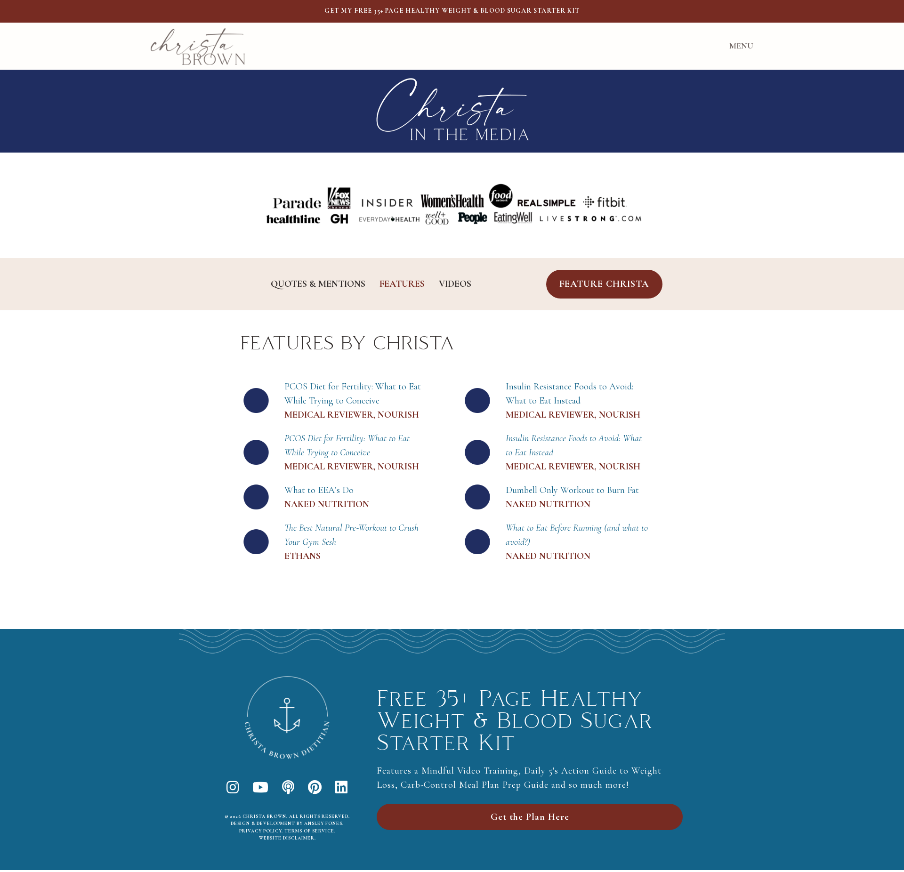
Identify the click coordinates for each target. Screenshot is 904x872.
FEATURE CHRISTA (604, 284)
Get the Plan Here (530, 817)
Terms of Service (309, 831)
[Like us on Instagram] (232, 788)
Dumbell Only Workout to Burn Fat (572, 490)
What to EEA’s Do (319, 490)
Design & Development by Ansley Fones (286, 823)
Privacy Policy (260, 831)
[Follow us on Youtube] (260, 788)
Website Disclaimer (287, 838)
